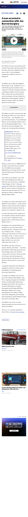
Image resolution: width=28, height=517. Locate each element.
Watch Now (23, 2)
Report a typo (6, 319)
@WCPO (10, 150)
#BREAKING (9, 131)
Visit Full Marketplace (21, 329)
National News (7, 13)
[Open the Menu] (2, 2)
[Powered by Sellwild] (24, 416)
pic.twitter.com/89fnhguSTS (13, 152)
